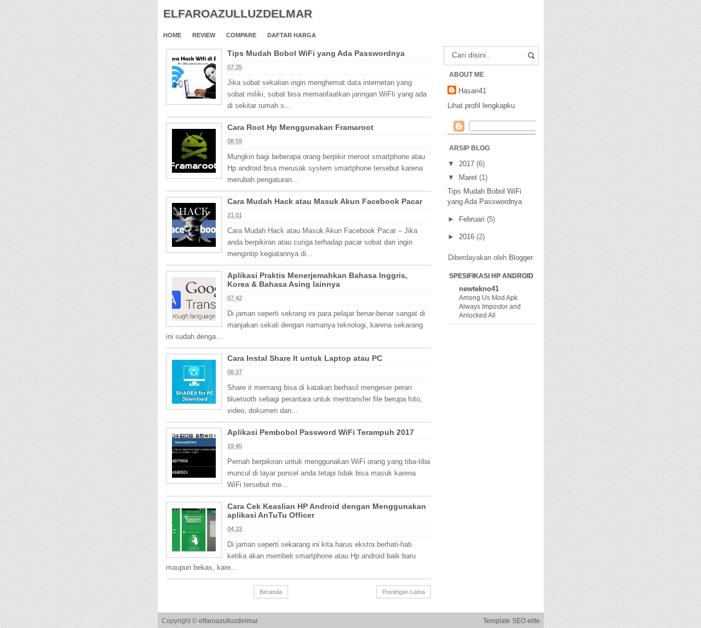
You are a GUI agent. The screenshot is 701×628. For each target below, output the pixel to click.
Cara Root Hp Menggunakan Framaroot (300, 127)
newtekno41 (479, 289)
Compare (241, 35)
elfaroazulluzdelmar (228, 620)
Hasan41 (472, 91)
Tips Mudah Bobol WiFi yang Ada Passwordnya (316, 53)
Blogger (520, 257)
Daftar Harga (291, 35)
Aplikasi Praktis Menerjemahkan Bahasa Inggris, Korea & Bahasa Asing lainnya (317, 279)
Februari (473, 219)
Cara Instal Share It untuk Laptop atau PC (304, 358)
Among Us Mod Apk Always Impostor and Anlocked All (490, 306)
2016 (467, 237)
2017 (467, 164)
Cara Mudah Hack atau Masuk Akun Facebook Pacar (324, 201)
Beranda (271, 592)
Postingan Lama (403, 592)
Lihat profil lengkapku (481, 105)
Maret (469, 177)
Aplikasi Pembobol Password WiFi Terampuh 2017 (320, 432)
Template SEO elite (511, 620)
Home (172, 35)
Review (203, 35)
